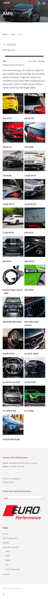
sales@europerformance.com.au (23, 463)
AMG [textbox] (23, 498)
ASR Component (10, 538)
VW (6, 564)
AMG (7, 551)
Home (5, 34)
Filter (4, 61)
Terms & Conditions (11, 478)
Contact (6, 574)
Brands (6, 542)
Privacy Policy (8, 482)
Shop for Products (10, 547)
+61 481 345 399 (16, 466)
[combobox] (24, 497)
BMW (7, 560)
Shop (13, 34)
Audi (7, 555)
